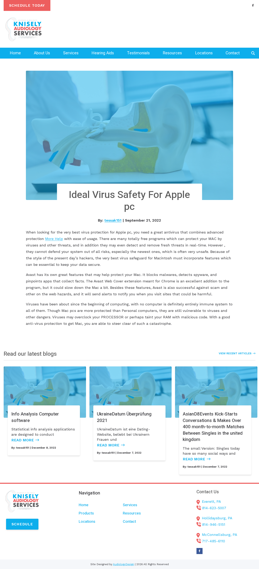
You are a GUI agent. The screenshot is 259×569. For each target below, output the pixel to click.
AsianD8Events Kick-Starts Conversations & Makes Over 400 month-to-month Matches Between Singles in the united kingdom (213, 427)
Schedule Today (27, 5)
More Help (54, 239)
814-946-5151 (213, 524)
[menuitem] (15, 53)
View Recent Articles (235, 353)
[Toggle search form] (253, 53)
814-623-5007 (214, 508)
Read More (22, 440)
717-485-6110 (213, 541)
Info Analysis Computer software (35, 417)
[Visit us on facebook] (253, 5)
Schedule (22, 524)
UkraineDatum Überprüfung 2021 (124, 417)
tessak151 (112, 220)
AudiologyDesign (123, 564)
